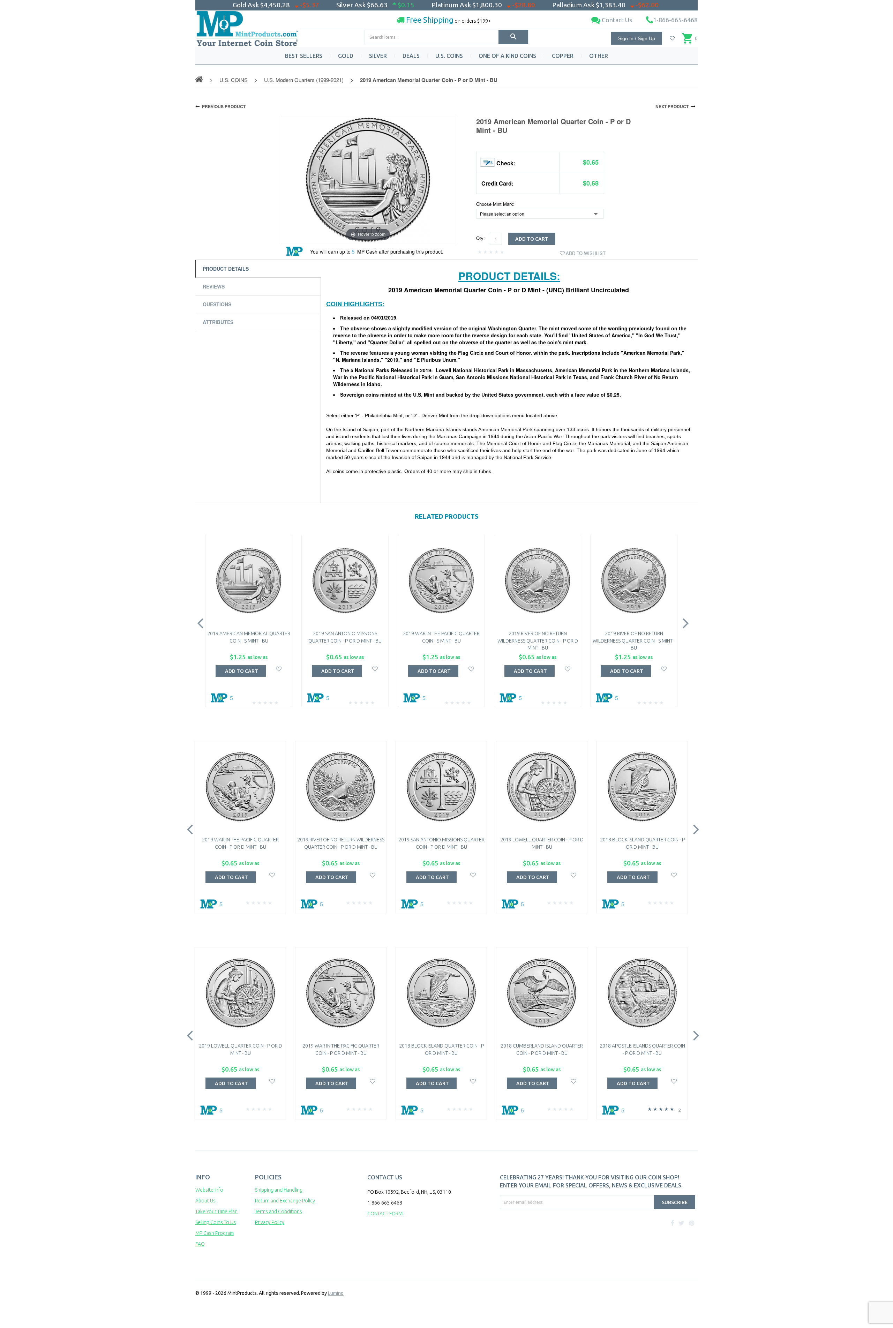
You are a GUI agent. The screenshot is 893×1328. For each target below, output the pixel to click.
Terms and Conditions (278, 1211)
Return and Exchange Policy (285, 1200)
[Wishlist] (672, 38)
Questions (217, 304)
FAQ (200, 1244)
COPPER (562, 56)
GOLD (345, 56)
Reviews (214, 286)
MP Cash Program (214, 1233)
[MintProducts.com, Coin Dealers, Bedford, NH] (540, 1235)
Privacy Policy (269, 1222)
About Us (205, 1200)
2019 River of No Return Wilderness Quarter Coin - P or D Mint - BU (537, 641)
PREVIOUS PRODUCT (224, 106)
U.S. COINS (449, 56)
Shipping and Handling (278, 1190)
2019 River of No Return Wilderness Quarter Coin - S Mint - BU (634, 641)
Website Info (209, 1190)
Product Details (226, 268)
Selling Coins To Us (215, 1222)
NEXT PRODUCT (672, 106)
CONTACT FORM (385, 1213)
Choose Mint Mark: (495, 204)
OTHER (598, 56)
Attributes (218, 321)
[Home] (247, 26)
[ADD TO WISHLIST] (279, 668)
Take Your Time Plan (216, 1211)
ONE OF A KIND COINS (507, 56)
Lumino (336, 1293)
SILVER (378, 56)
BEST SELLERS (303, 56)
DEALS (411, 56)
